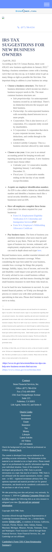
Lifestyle (26, 434)
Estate (26, 422)
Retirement (26, 415)
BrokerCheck (15, 450)
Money (26, 431)
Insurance (26, 425)
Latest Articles (26, 437)
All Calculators (26, 444)
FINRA (12, 522)
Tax (26, 428)
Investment (26, 418)
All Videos (26, 441)
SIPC (18, 522)
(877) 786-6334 (28, 27)
